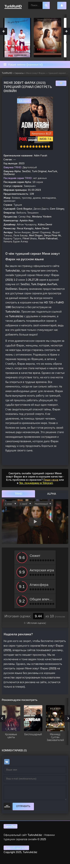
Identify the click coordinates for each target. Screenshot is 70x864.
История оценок (36, 622)
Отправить (23, 806)
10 (48, 146)
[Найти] (46, 5)
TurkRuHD (7, 73)
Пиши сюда (50, 479)
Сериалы (19, 73)
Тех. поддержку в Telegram (36, 482)
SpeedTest (10, 826)
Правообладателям (16, 847)
